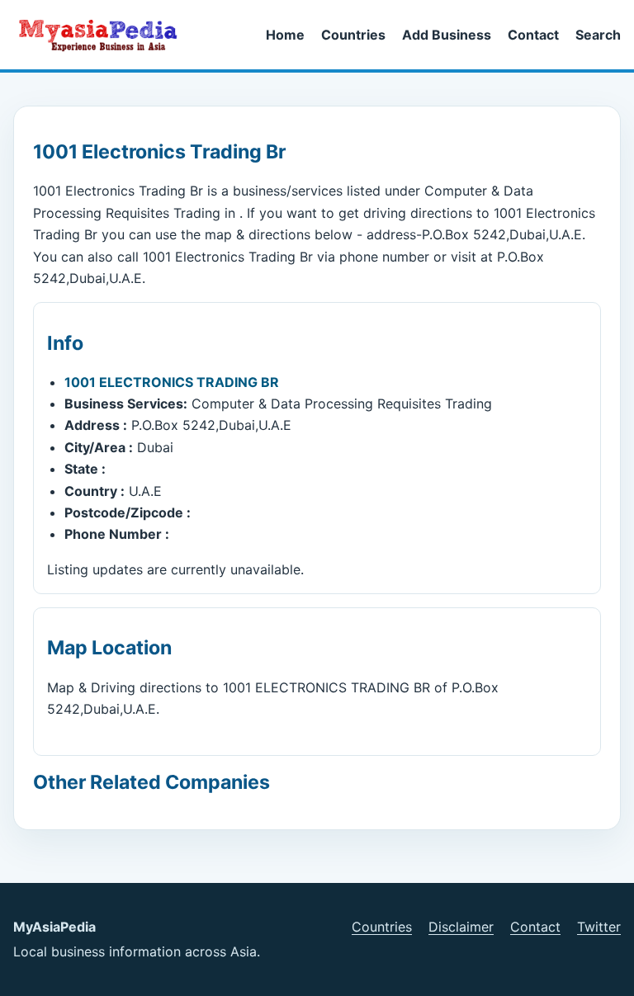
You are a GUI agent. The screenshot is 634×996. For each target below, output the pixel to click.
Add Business (446, 34)
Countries (353, 34)
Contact (533, 34)
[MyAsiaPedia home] (104, 34)
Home (285, 34)
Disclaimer (461, 926)
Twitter (599, 926)
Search (598, 34)
